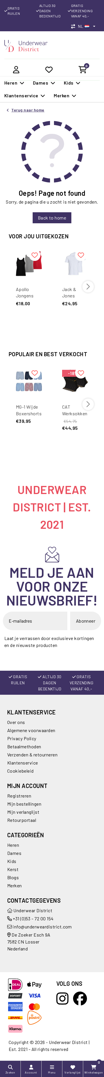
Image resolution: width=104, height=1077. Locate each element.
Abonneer (86, 620)
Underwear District (32, 910)
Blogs (13, 877)
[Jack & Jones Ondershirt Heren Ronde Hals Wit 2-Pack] (75, 263)
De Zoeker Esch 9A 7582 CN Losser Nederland (29, 941)
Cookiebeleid (20, 771)
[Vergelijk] (74, 26)
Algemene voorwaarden (31, 730)
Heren (13, 845)
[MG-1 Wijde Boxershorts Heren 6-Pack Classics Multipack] (29, 381)
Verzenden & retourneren (32, 754)
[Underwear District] (26, 45)
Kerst (12, 869)
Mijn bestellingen (24, 804)
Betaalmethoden (24, 746)
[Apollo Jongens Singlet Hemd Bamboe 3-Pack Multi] (29, 263)
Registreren (19, 795)
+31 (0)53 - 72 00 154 (33, 918)
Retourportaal (21, 820)
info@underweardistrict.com (42, 926)
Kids (11, 861)
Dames (14, 853)
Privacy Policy (21, 738)
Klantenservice (22, 762)
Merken (14, 885)
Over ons (16, 722)
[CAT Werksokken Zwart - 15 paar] (75, 381)
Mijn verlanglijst (23, 812)
